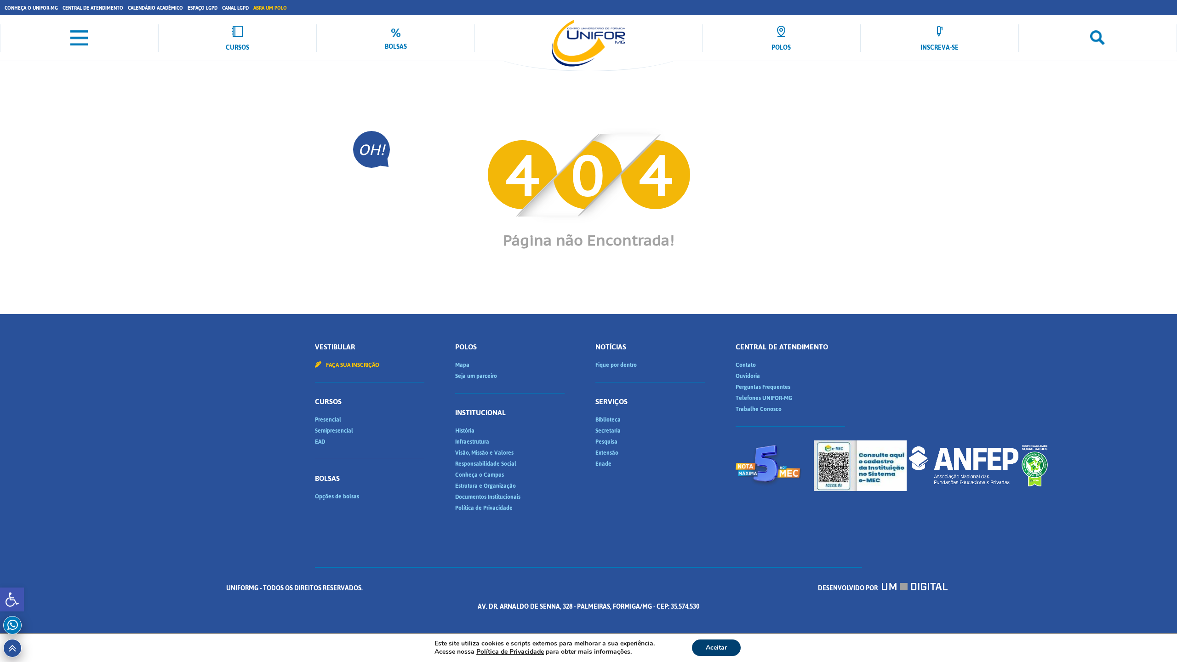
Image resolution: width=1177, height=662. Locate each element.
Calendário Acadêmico (155, 8)
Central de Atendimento (93, 8)
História (464, 430)
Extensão (606, 452)
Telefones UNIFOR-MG (764, 398)
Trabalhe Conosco (759, 409)
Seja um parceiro (476, 376)
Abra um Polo (270, 8)
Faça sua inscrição (352, 365)
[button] (12, 599)
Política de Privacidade (484, 508)
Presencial (328, 419)
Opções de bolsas (337, 496)
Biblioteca (608, 419)
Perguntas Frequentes (763, 387)
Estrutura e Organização (485, 485)
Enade (603, 463)
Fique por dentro (616, 365)
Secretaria (608, 430)
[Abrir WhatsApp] (1154, 639)
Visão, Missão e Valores (484, 452)
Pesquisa (606, 441)
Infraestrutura (472, 441)
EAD (320, 441)
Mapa (462, 365)
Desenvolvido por (848, 588)
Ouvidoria (748, 376)
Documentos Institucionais (487, 496)
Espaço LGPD (202, 8)
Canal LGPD (235, 8)
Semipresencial (334, 430)
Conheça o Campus (479, 474)
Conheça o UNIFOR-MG (31, 8)
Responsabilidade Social (485, 463)
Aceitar (716, 647)
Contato (746, 365)
